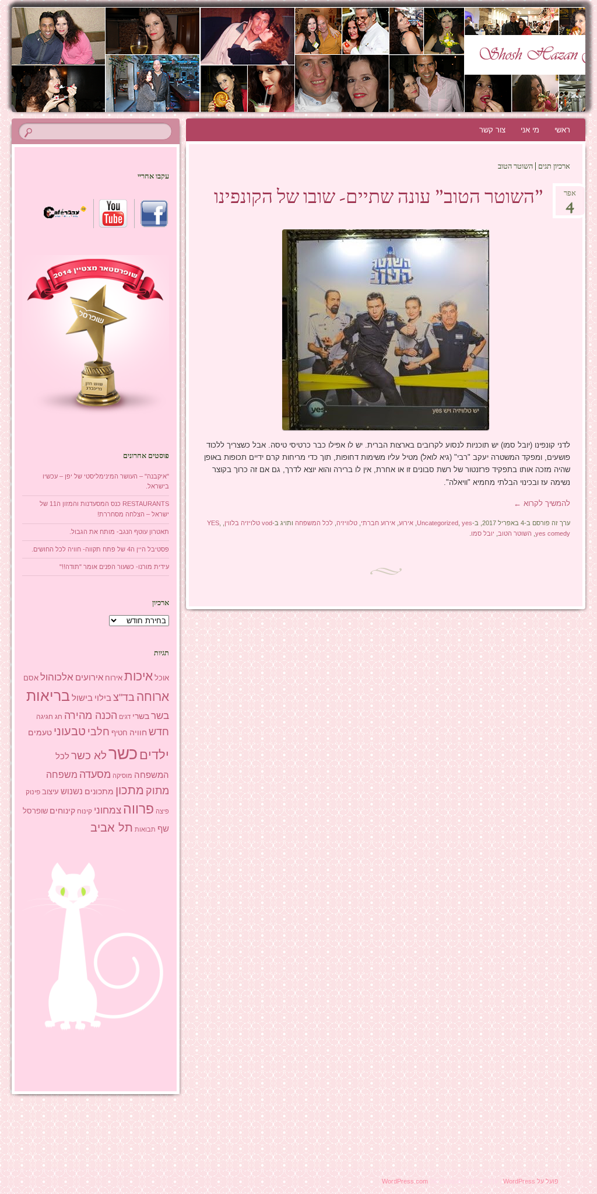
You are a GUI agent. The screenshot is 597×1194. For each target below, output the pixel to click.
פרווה (138, 809)
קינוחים (62, 810)
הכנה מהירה (90, 715)
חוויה (138, 732)
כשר (123, 753)
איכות (138, 676)
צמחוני (107, 810)
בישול (82, 698)
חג (58, 717)
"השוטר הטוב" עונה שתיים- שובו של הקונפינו (378, 198)
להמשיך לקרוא (542, 503)
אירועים (89, 677)
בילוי (102, 698)
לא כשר (89, 755)
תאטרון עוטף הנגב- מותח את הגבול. (119, 531)
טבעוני (70, 731)
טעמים (40, 732)
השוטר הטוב (515, 533)
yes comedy (552, 533)
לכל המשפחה (314, 522)
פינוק (33, 791)
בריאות (48, 696)
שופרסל (35, 811)
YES (213, 522)
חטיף (119, 733)
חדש (159, 732)
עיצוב (50, 791)
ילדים (154, 755)
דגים (125, 716)
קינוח (84, 811)
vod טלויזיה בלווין (248, 522)
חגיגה (44, 717)
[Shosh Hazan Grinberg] (346, 59)
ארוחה (152, 696)
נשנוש (72, 791)
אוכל (161, 677)
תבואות (145, 829)
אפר (570, 196)
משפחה (62, 774)
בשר (160, 715)
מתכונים (99, 791)
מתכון (129, 790)
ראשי (562, 129)
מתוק (157, 790)
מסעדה (95, 774)
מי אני (530, 129)
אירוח (113, 678)
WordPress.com (405, 1181)
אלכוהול (56, 677)
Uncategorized (437, 522)
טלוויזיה (346, 522)
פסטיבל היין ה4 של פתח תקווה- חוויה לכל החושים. (100, 549)
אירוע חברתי (378, 522)
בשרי (140, 716)
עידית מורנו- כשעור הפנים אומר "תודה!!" (114, 566)
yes (467, 522)
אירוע (406, 522)
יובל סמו (482, 533)
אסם (30, 677)
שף (163, 828)
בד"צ (124, 697)
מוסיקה (122, 775)
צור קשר (492, 129)
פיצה (162, 811)
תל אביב (111, 827)
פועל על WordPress (531, 1181)
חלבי (98, 732)
